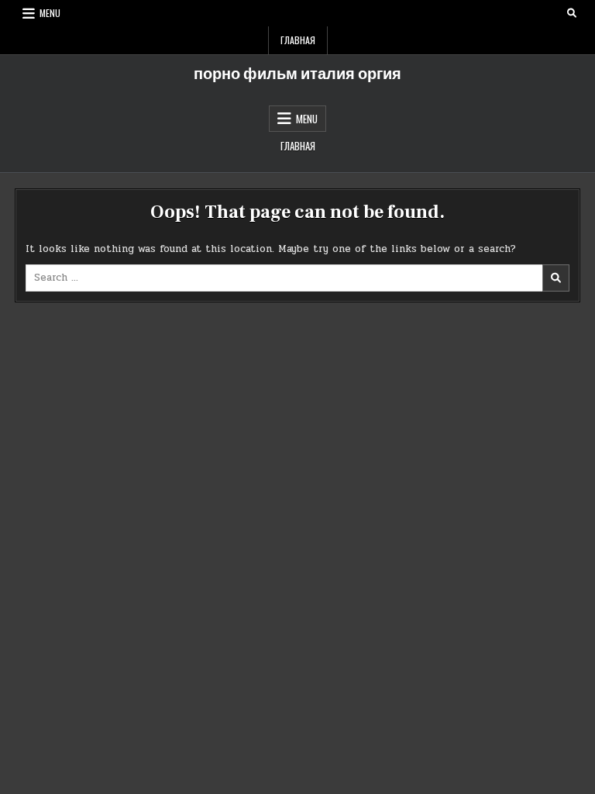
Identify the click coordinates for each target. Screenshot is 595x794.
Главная (297, 40)
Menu (50, 12)
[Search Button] (571, 13)
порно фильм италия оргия (297, 74)
